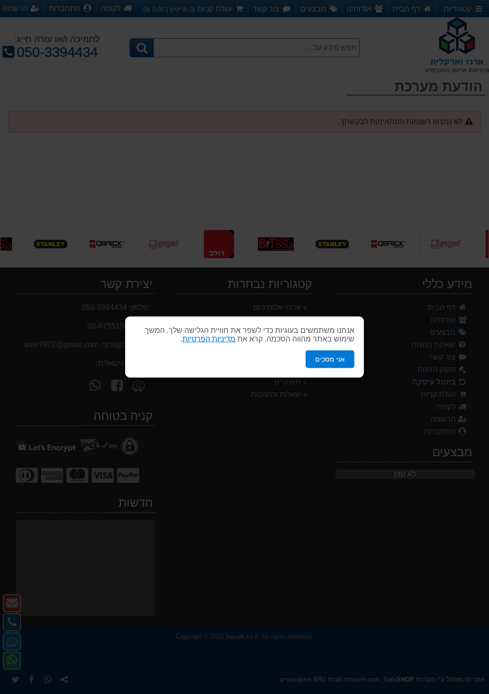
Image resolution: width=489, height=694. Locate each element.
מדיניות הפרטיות (208, 339)
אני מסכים (330, 359)
